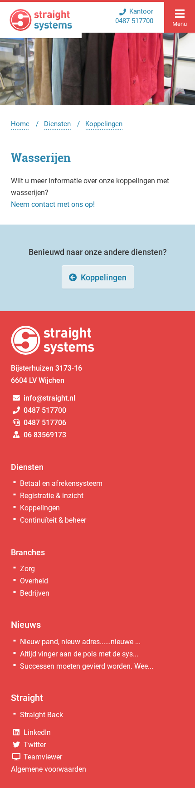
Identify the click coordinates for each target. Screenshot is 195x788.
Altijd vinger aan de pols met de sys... (79, 654)
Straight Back (41, 714)
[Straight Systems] (40, 20)
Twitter (34, 744)
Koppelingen (103, 124)
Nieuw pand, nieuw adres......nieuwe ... (80, 641)
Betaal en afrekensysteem (61, 483)
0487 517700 (44, 410)
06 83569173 (44, 435)
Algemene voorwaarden (48, 769)
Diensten (57, 124)
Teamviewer (42, 757)
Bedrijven (34, 593)
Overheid (34, 581)
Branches (28, 552)
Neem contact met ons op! (53, 204)
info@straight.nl (48, 398)
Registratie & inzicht (51, 495)
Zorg (27, 568)
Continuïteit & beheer (53, 520)
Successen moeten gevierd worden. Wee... (86, 666)
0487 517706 (44, 422)
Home (20, 124)
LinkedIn (36, 732)
